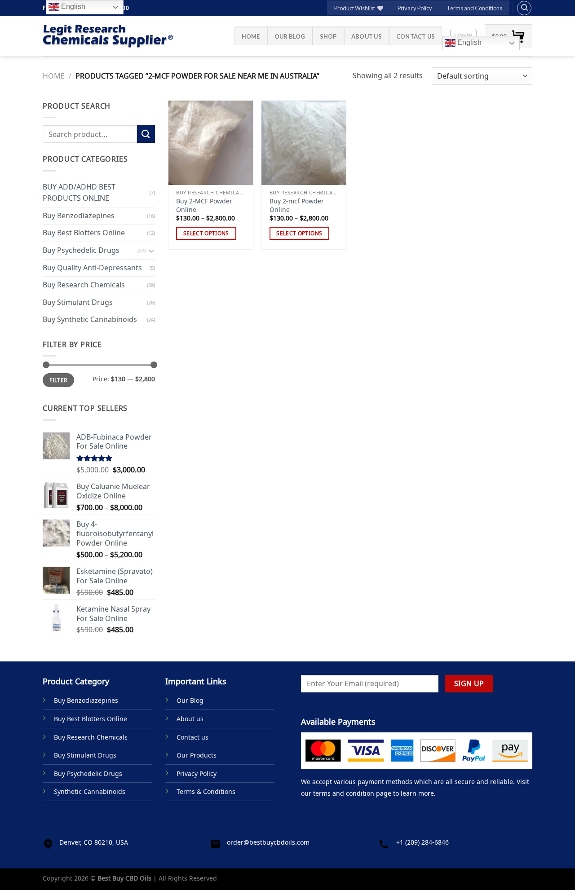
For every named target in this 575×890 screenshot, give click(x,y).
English (469, 42)
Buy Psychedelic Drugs (81, 250)
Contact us (415, 36)
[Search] (524, 8)
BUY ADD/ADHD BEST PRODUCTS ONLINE (79, 192)
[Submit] (146, 134)
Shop (328, 36)
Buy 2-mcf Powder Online (297, 205)
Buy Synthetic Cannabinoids (90, 319)
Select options (206, 233)
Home (251, 36)
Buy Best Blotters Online (84, 233)
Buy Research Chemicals (84, 285)
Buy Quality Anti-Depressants (92, 267)
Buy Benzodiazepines (79, 215)
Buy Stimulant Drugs (78, 302)
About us (366, 36)
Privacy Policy (415, 8)
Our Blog (289, 36)
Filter (58, 379)
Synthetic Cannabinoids (89, 791)
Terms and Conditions (474, 8)
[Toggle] (151, 250)
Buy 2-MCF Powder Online (204, 205)
